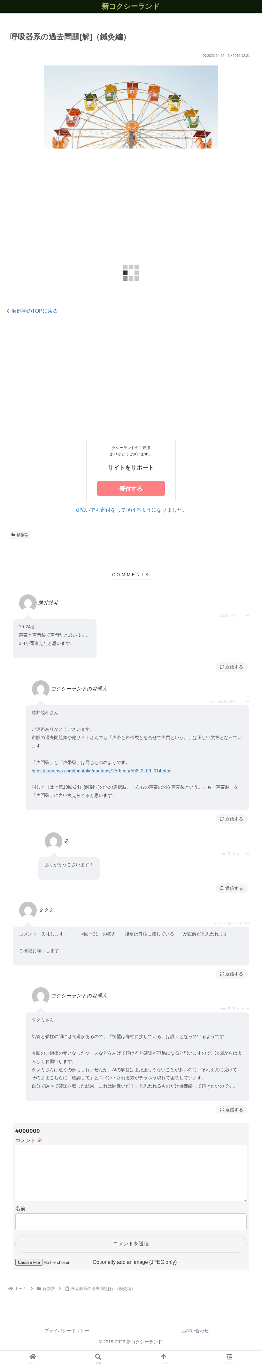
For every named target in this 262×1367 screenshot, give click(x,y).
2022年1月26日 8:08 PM (231, 616)
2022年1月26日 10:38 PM (230, 702)
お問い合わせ (195, 1330)
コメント (28, 1140)
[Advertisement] (131, 207)
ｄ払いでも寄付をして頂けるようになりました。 (131, 510)
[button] (242, 939)
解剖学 (22, 535)
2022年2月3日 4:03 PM (232, 854)
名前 (20, 1208)
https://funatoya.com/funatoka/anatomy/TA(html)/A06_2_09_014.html (101, 770)
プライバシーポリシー (66, 1330)
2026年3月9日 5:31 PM (232, 1009)
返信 (229, 666)
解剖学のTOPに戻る (35, 311)
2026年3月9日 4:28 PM (232, 923)
